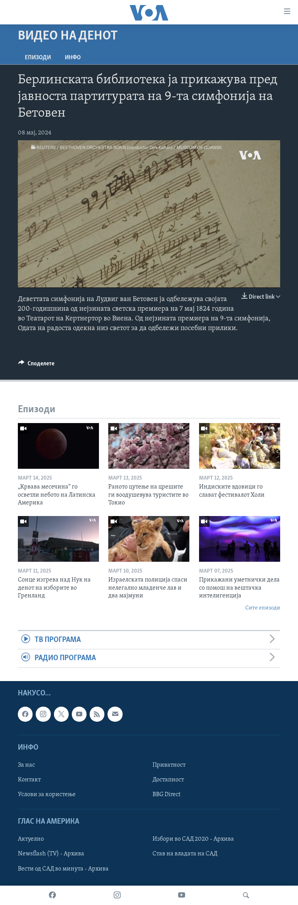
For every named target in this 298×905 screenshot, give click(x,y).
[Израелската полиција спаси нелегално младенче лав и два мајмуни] (148, 539)
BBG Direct (166, 794)
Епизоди (38, 58)
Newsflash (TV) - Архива (51, 854)
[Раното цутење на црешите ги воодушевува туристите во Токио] (148, 446)
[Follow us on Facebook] (25, 714)
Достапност (168, 780)
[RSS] (97, 714)
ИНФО (73, 58)
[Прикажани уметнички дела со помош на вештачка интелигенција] (239, 539)
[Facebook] (52, 895)
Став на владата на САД (184, 854)
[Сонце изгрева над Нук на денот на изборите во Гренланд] (58, 539)
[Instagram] (117, 895)
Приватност (168, 765)
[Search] (246, 895)
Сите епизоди (262, 608)
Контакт (29, 780)
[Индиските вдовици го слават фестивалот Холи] (239, 446)
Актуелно (31, 839)
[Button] (36, 365)
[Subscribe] (114, 714)
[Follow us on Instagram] (43, 714)
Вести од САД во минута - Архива (63, 868)
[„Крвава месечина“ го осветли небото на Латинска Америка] (58, 446)
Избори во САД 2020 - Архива (193, 839)
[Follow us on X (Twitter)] (61, 714)
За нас (26, 765)
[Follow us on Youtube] (79, 714)
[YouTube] (182, 895)
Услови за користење (47, 794)
